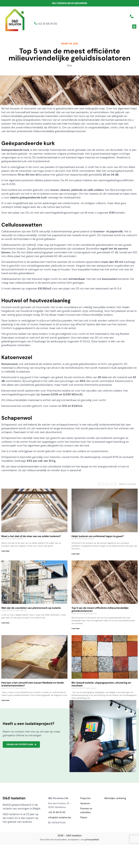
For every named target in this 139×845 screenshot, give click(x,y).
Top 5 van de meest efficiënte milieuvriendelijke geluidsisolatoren (100, 609)
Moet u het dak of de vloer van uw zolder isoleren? (31, 536)
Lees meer (5, 551)
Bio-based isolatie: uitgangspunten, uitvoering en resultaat (101, 684)
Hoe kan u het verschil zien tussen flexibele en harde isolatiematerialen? (32, 684)
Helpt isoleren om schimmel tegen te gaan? (98, 536)
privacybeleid (92, 839)
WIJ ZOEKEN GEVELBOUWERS (69, 3)
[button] (134, 26)
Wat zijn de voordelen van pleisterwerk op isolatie (31, 608)
